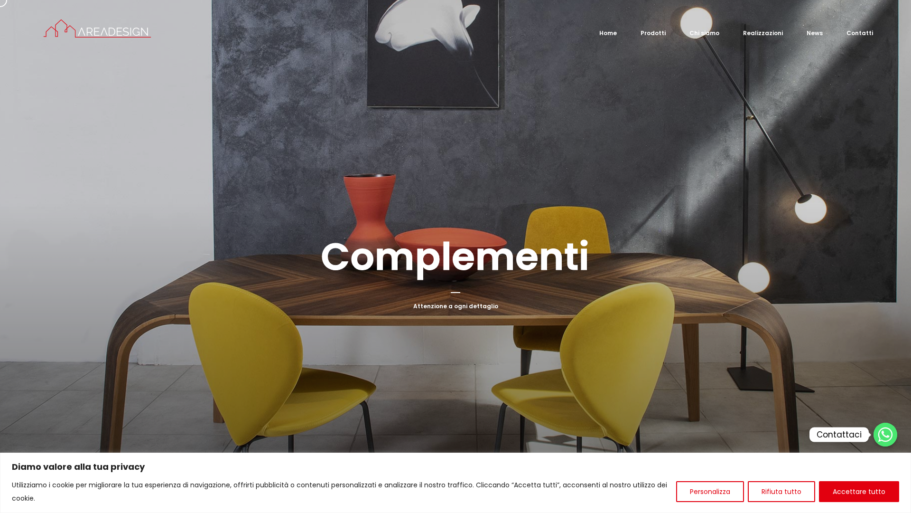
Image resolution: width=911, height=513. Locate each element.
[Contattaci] (885, 434)
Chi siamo (704, 33)
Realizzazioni (763, 33)
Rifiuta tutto (781, 491)
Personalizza (710, 491)
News (815, 33)
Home (608, 33)
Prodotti (653, 33)
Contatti (859, 33)
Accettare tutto (859, 491)
